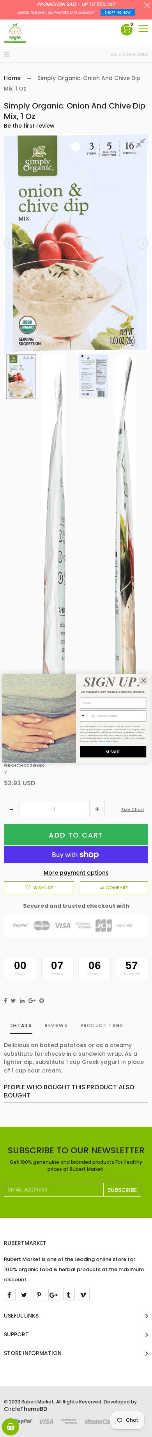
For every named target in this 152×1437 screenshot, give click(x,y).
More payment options (76, 873)
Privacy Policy (105, 741)
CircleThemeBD (25, 1409)
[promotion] (147, 6)
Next (142, 243)
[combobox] (87, 716)
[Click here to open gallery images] (142, 144)
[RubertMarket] (15, 33)
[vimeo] (84, 1294)
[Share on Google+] (31, 1001)
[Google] (54, 1294)
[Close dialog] (143, 680)
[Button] (143, 29)
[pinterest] (39, 1294)
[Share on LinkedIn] (22, 1001)
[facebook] (10, 1294)
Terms (115, 741)
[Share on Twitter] (13, 1001)
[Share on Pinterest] (41, 1001)
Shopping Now (118, 13)
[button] (11, 809)
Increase (97, 809)
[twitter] (24, 1294)
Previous (10, 243)
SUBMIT (113, 751)
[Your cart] (10, 1426)
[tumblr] (69, 1294)
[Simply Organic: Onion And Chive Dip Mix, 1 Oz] (21, 376)
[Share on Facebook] (5, 1001)
